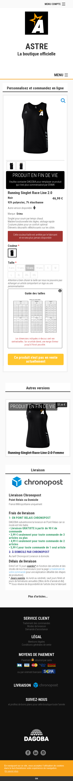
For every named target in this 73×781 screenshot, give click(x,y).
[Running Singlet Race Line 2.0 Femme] (38, 425)
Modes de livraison (36, 626)
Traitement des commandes (36, 623)
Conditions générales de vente (36, 644)
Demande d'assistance (36, 629)
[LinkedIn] (36, 754)
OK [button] (36, 778)
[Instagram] (44, 754)
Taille (12, 262)
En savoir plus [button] (11, 771)
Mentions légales (36, 641)
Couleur (13, 245)
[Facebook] (28, 754)
